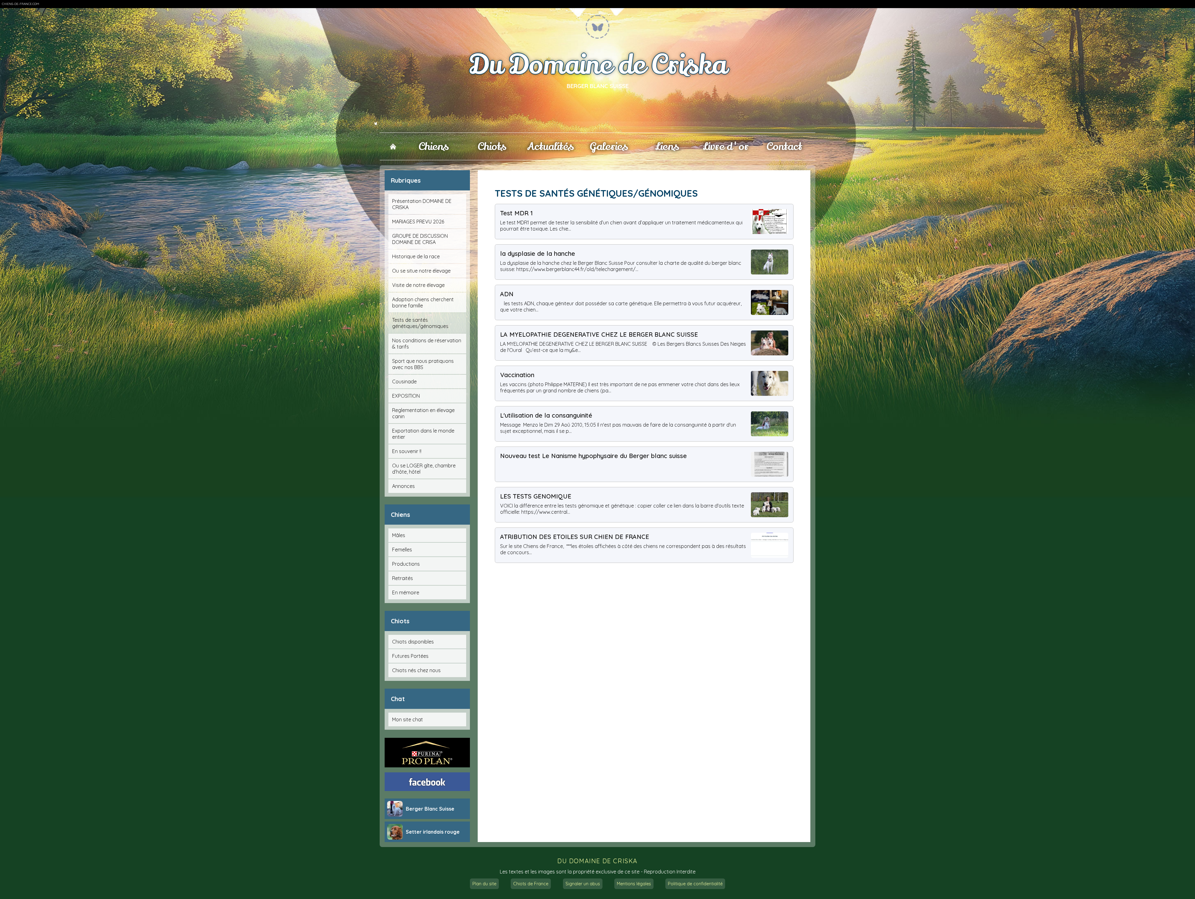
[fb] (427, 781)
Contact (784, 146)
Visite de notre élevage (418, 285)
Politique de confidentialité (695, 884)
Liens (667, 146)
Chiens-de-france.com (20, 4)
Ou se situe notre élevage (421, 271)
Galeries (609, 146)
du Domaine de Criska (597, 861)
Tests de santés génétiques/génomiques (420, 323)
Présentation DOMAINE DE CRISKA (422, 204)
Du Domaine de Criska (598, 65)
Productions (406, 564)
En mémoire (405, 592)
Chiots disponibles (413, 642)
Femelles (402, 549)
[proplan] (427, 752)
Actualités (550, 146)
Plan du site (484, 884)
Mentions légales (634, 884)
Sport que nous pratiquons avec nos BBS (423, 364)
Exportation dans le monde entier (423, 434)
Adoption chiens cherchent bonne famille (423, 302)
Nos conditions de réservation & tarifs (426, 343)
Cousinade (404, 381)
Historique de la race (416, 256)
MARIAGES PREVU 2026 (418, 221)
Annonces (403, 486)
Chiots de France (530, 884)
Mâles (398, 535)
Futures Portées (410, 656)
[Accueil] (393, 146)
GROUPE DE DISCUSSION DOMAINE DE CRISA (420, 239)
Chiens (434, 146)
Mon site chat (407, 719)
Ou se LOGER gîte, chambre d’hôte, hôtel (424, 468)
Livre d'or (725, 146)
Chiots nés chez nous (416, 670)
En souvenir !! (406, 451)
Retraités (402, 578)
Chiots (492, 146)
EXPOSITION (406, 396)
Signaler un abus (582, 884)
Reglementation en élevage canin (423, 413)
